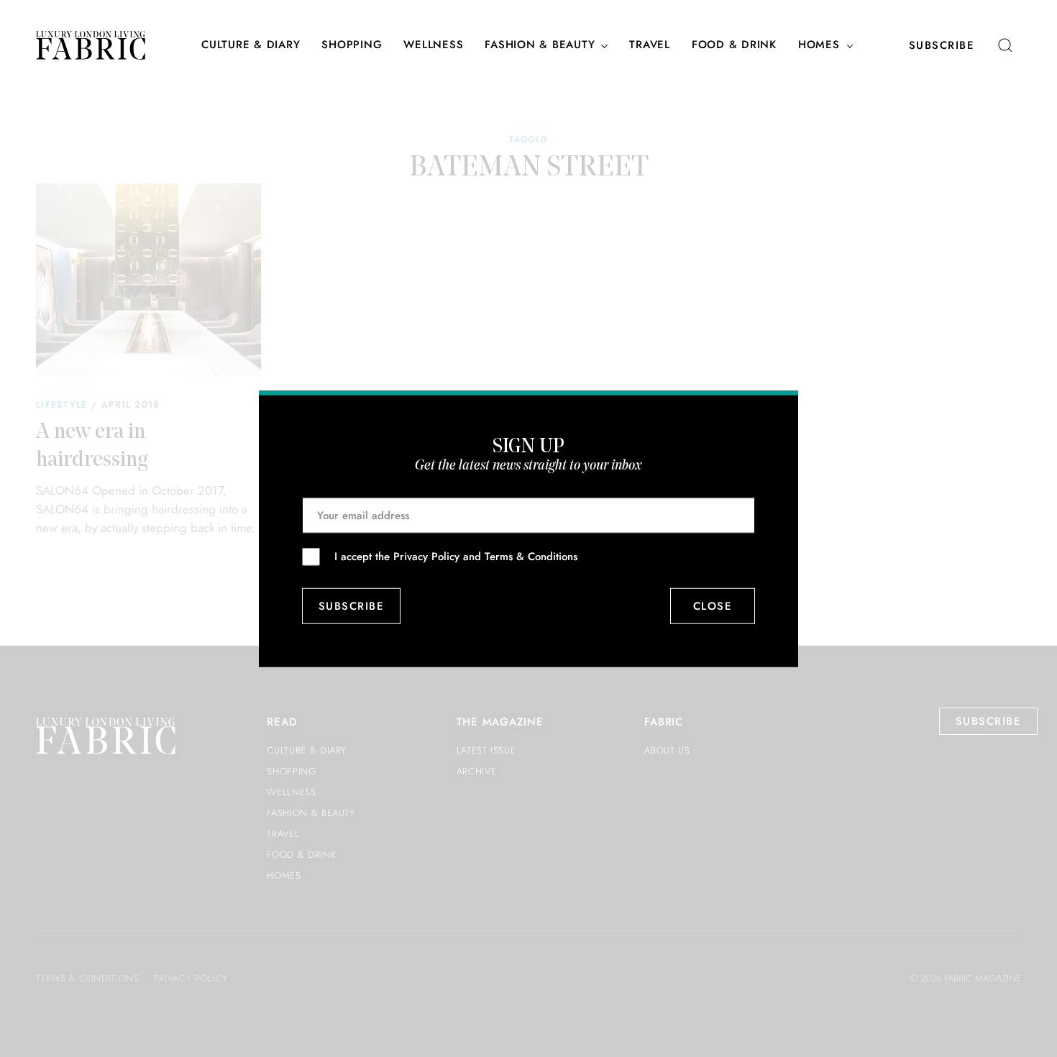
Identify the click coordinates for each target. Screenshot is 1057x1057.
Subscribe (942, 45)
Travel (649, 45)
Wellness (433, 45)
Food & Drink (734, 45)
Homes (819, 45)
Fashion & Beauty (540, 45)
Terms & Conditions (531, 556)
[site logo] (90, 45)
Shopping (351, 45)
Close (713, 606)
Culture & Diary (250, 45)
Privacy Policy (426, 556)
